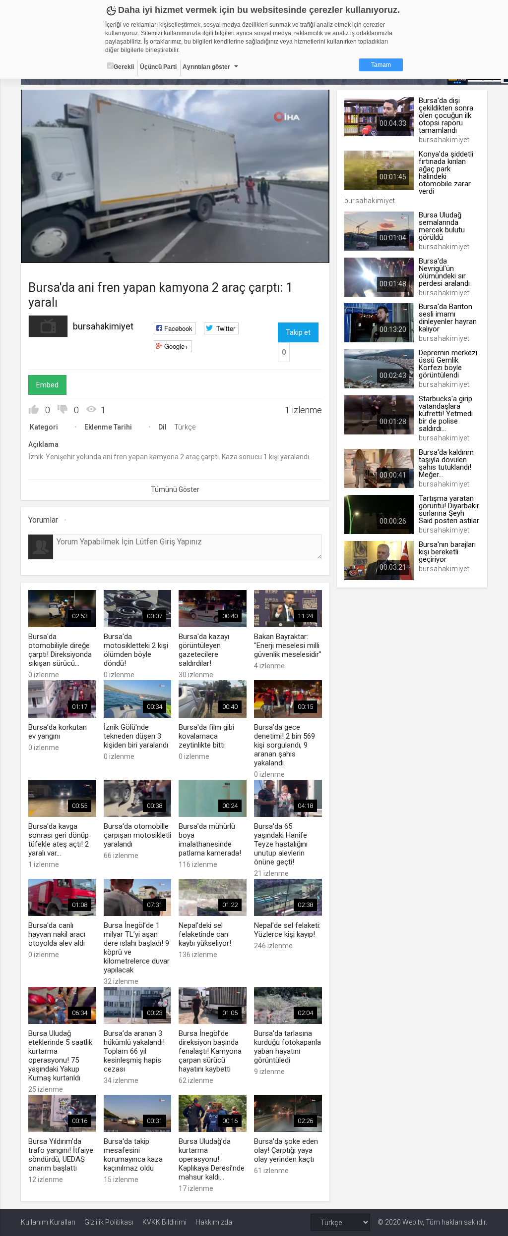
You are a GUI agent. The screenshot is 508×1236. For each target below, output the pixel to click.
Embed (47, 385)
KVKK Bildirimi (164, 1222)
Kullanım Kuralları (48, 1222)
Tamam (381, 64)
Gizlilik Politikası (108, 1222)
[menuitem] (296, 252)
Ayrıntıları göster (206, 66)
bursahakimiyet (103, 326)
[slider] (175, 235)
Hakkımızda (213, 1222)
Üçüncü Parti (158, 66)
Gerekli (124, 66)
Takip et (298, 332)
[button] (53, 251)
